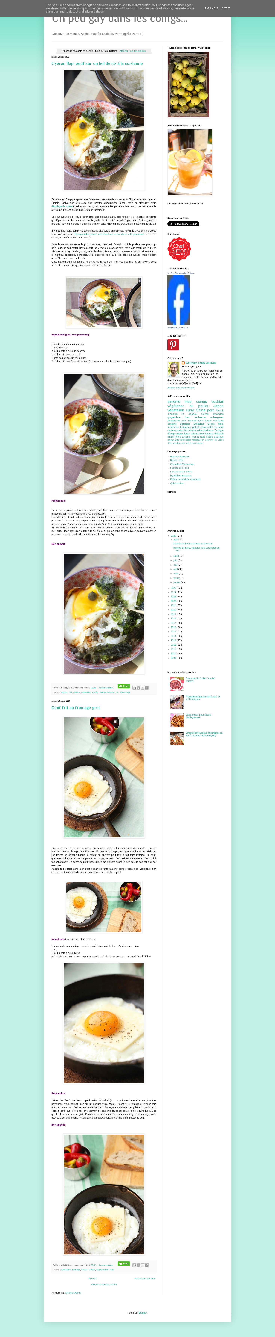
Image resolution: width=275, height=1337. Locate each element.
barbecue (202, 417)
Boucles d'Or (176, 460)
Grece (84, 1269)
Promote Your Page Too (178, 327)
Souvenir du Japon (214, 440)
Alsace (193, 430)
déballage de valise (61, 206)
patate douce (183, 433)
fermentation (196, 420)
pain (184, 420)
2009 (174, 658)
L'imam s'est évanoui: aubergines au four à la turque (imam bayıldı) (204, 734)
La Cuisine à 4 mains (181, 471)
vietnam (219, 427)
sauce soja (125, 692)
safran (200, 430)
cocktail (217, 401)
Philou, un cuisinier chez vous (185, 479)
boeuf (209, 420)
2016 (174, 627)
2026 (174, 536)
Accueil (92, 1278)
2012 (174, 645)
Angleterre (174, 420)
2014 (174, 636)
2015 (174, 631)
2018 (174, 618)
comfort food (182, 430)
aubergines (217, 417)
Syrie (170, 443)
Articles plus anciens (144, 1278)
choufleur (177, 443)
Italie (221, 423)
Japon (218, 406)
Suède (210, 436)
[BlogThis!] (138, 688)
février (176, 578)
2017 (174, 623)
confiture (218, 420)
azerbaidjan (186, 440)
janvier (177, 582)
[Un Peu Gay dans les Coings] (178, 324)
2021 (174, 605)
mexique (174, 413)
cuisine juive (197, 433)
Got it (226, 8)
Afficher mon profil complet (180, 387)
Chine (201, 410)
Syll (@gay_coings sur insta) (200, 363)
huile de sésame (107, 692)
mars (176, 573)
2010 (174, 653)
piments (176, 401)
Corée (95, 692)
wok (204, 427)
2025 (174, 588)
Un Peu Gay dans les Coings (180, 273)
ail (194, 406)
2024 (174, 592)
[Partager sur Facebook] (147, 688)
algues (64, 692)
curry (191, 410)
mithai (171, 436)
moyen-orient (102, 1269)
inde (190, 401)
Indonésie (173, 427)
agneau (194, 413)
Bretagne (200, 423)
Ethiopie (187, 436)
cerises (171, 430)
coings (203, 401)
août (175, 539)
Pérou (178, 436)
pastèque (219, 436)
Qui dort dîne (176, 483)
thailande (209, 430)
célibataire (86, 692)
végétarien (178, 406)
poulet (205, 406)
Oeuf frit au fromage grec (75, 707)
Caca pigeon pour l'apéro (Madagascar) (198, 716)
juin (175, 560)
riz (117, 692)
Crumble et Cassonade (182, 464)
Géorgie (171, 433)
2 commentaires (106, 687)
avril (175, 569)
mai (175, 565)
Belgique (186, 423)
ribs (184, 443)
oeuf (112, 1269)
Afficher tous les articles (133, 50)
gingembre (176, 417)
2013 (174, 640)
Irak (188, 443)
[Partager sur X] (142, 688)
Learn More (211, 8)
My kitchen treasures (180, 475)
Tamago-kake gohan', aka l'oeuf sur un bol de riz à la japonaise (108, 234)
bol (70, 692)
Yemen (193, 443)
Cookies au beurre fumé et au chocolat (192, 543)
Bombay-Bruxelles (179, 456)
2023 (174, 596)
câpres (76, 692)
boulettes (186, 427)
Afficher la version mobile (104, 1284)
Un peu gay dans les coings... (119, 18)
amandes (218, 413)
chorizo (196, 436)
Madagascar (198, 440)
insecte (199, 443)
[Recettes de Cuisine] (179, 260)
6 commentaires (106, 1265)
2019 (174, 614)
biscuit (220, 410)
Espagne (219, 430)
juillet (176, 556)
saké (203, 436)
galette (196, 427)
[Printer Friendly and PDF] (124, 687)
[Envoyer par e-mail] (134, 688)
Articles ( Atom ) (73, 1292)
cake (210, 427)
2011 (174, 649)
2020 (174, 609)
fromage (76, 1269)
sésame (173, 423)
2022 (174, 601)
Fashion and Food (179, 468)
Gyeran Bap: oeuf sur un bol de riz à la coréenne (97, 63)
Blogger (143, 1313)
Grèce (92, 1269)
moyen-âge (173, 439)
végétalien (176, 410)
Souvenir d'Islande (214, 433)
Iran (189, 417)
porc (211, 410)
